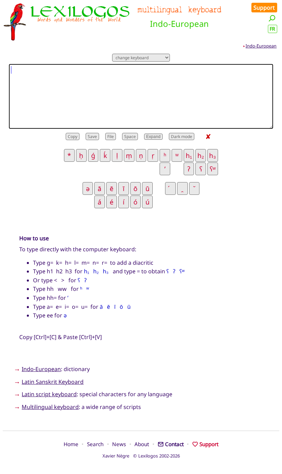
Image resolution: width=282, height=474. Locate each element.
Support (264, 7)
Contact (174, 444)
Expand (153, 136)
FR (272, 28)
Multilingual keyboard (50, 407)
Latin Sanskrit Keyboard (53, 382)
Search (95, 444)
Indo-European (261, 46)
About (141, 444)
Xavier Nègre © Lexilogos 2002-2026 (141, 456)
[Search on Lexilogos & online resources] (272, 18)
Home (71, 444)
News (119, 444)
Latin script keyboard (49, 394)
